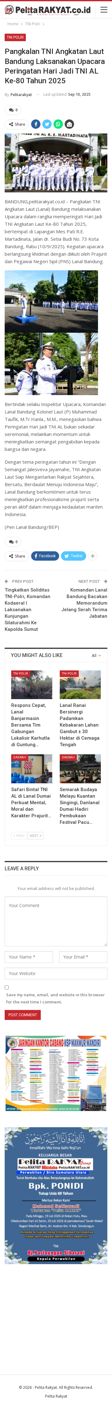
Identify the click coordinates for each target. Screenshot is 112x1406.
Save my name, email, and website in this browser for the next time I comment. (55, 998)
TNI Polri (15, 37)
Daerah (19, 757)
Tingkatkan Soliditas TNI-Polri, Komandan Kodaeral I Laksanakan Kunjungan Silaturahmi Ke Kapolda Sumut (27, 609)
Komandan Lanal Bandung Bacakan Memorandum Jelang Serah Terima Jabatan (84, 603)
